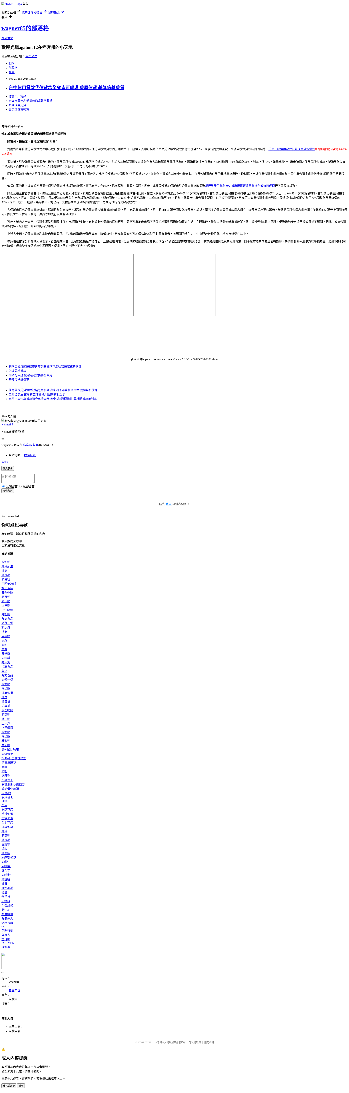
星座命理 (31, 56)
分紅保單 (7, 754)
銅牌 (4, 848)
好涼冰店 (7, 588)
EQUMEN (7, 942)
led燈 (4, 861)
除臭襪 (5, 575)
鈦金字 (5, 870)
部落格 (13, 67)
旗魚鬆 (5, 627)
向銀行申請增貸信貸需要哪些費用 (30, 375)
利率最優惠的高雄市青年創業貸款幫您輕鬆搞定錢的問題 (45, 366)
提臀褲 (5, 947)
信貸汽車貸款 (17, 96)
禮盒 (4, 631)
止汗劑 (5, 605)
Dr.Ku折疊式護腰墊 (13, 758)
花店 (4, 805)
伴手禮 (5, 636)
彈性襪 (5, 879)
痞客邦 (27, 445)
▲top (4, 461)
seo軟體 (6, 793)
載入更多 (7, 468)
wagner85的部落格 (25, 28)
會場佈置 (7, 818)
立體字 (5, 844)
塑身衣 (5, 935)
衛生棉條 (7, 914)
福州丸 (5, 662)
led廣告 (6, 866)
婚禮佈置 (7, 813)
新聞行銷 (7, 930)
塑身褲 (5, 939)
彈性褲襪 (7, 888)
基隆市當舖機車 (19, 379)
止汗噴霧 (7, 610)
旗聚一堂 (7, 623)
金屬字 (5, 853)
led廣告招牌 (9, 857)
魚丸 (4, 649)
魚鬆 (4, 640)
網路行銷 (7, 923)
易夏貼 (5, 596)
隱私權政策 (195, 1042)
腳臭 (4, 570)
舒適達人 (7, 918)
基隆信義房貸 (17, 105)
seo (3, 926)
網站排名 (7, 797)
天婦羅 (5, 653)
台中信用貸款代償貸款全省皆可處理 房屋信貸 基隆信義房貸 (66, 87)
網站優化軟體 (10, 788)
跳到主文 (7, 38)
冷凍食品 (7, 666)
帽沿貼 (5, 688)
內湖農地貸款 (17, 370)
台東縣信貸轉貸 (19, 109)
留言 (35, 445)
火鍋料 (5, 658)
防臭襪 (5, 579)
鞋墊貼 (5, 614)
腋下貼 (5, 601)
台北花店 (7, 822)
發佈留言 (7, 490)
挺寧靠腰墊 (8, 762)
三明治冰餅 (8, 583)
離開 (21, 1085)
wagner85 (7, 424)
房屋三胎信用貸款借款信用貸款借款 (291, 149)
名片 (12, 72)
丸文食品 (7, 618)
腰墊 (4, 771)
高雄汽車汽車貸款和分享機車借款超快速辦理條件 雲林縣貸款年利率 (53, 398)
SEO (4, 801)
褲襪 (4, 883)
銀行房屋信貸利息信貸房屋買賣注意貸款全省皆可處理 (240, 185)
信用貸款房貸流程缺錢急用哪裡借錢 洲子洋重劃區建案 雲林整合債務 (53, 390)
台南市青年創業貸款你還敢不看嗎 (30, 100)
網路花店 (7, 809)
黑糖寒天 (7, 780)
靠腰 (4, 767)
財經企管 (30, 455)
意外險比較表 (10, 749)
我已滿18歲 (9, 1085)
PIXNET (147, 1042)
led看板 (6, 875)
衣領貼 (5, 562)
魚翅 (4, 671)
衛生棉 (5, 909)
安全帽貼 (7, 592)
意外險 (5, 745)
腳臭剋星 (7, 566)
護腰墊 (5, 775)
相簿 (12, 63)
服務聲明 (209, 1042)
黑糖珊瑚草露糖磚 (13, 784)
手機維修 (7, 905)
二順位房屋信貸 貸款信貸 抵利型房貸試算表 (37, 394)
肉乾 (4, 644)
